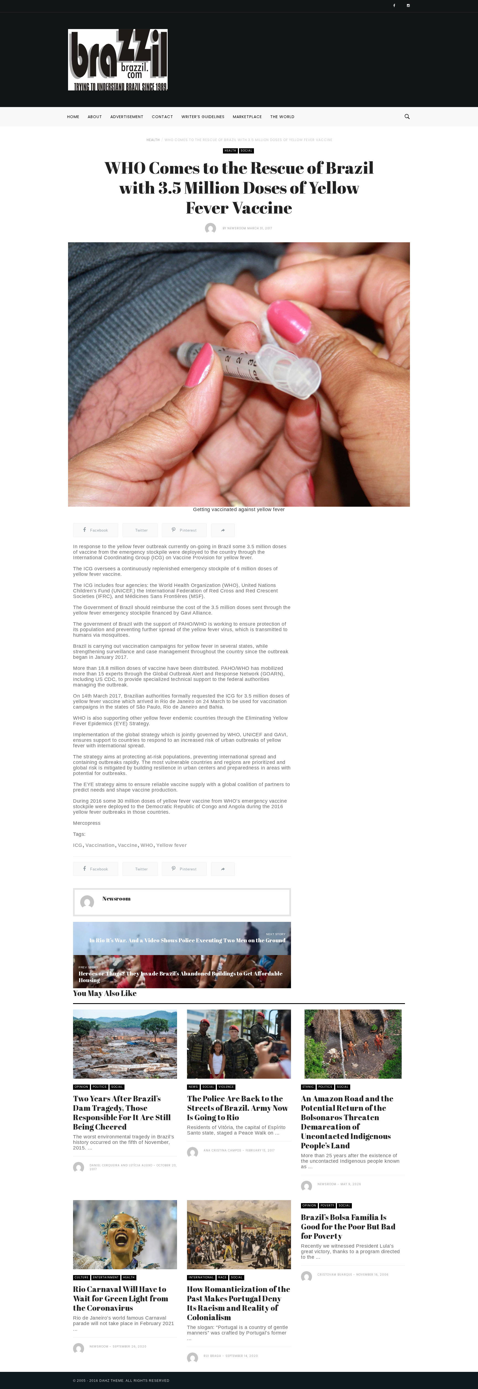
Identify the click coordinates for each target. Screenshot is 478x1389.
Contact (162, 116)
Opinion (81, 1087)
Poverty (327, 1205)
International (201, 1277)
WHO (147, 845)
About (95, 116)
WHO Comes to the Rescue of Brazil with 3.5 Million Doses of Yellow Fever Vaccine (248, 139)
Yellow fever (171, 845)
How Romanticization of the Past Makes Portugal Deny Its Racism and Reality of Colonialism (238, 1303)
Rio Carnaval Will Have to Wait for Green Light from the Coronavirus (120, 1298)
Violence (226, 1087)
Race (222, 1277)
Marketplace (247, 116)
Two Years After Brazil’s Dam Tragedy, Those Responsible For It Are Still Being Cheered (122, 1112)
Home (73, 116)
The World (282, 116)
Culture (82, 1277)
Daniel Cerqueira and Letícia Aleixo (121, 1165)
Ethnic (308, 1087)
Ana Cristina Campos (222, 1150)
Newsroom (236, 228)
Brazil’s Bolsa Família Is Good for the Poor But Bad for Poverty (348, 1226)
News (193, 1087)
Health (153, 139)
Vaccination (100, 845)
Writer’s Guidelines (203, 116)
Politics (100, 1087)
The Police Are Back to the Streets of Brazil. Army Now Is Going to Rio (237, 1107)
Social (246, 151)
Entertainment (106, 1277)
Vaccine (127, 845)
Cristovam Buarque (335, 1275)
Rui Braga (212, 1356)
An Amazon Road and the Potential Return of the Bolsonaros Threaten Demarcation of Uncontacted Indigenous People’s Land (347, 1122)
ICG (77, 845)
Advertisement (127, 116)
